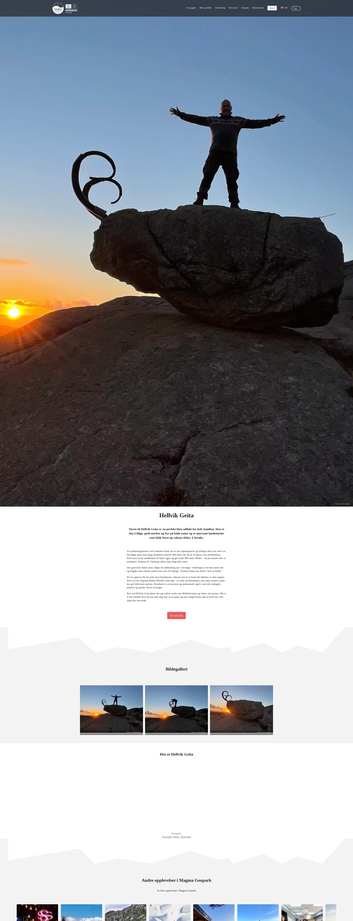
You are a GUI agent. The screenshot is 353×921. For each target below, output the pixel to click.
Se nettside (176, 615)
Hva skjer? (233, 8)
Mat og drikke (206, 8)
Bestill (272, 8)
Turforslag (185, 836)
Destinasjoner (258, 8)
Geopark (245, 8)
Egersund (167, 836)
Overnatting (220, 8)
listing (176, 836)
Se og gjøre (191, 8)
